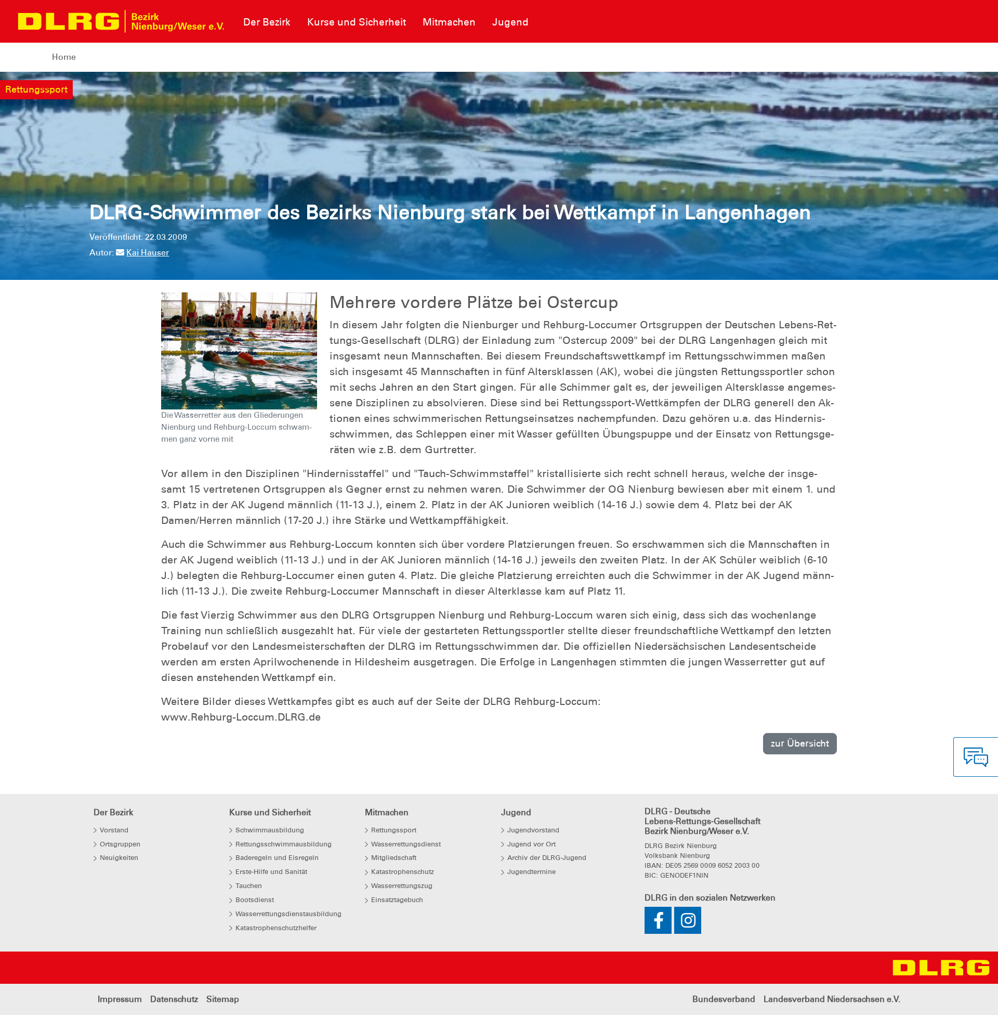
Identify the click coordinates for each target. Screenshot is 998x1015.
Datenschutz (174, 999)
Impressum (120, 999)
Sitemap (222, 999)
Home (64, 57)
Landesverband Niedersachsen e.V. (832, 999)
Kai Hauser (147, 253)
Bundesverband (723, 999)
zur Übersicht (800, 743)
